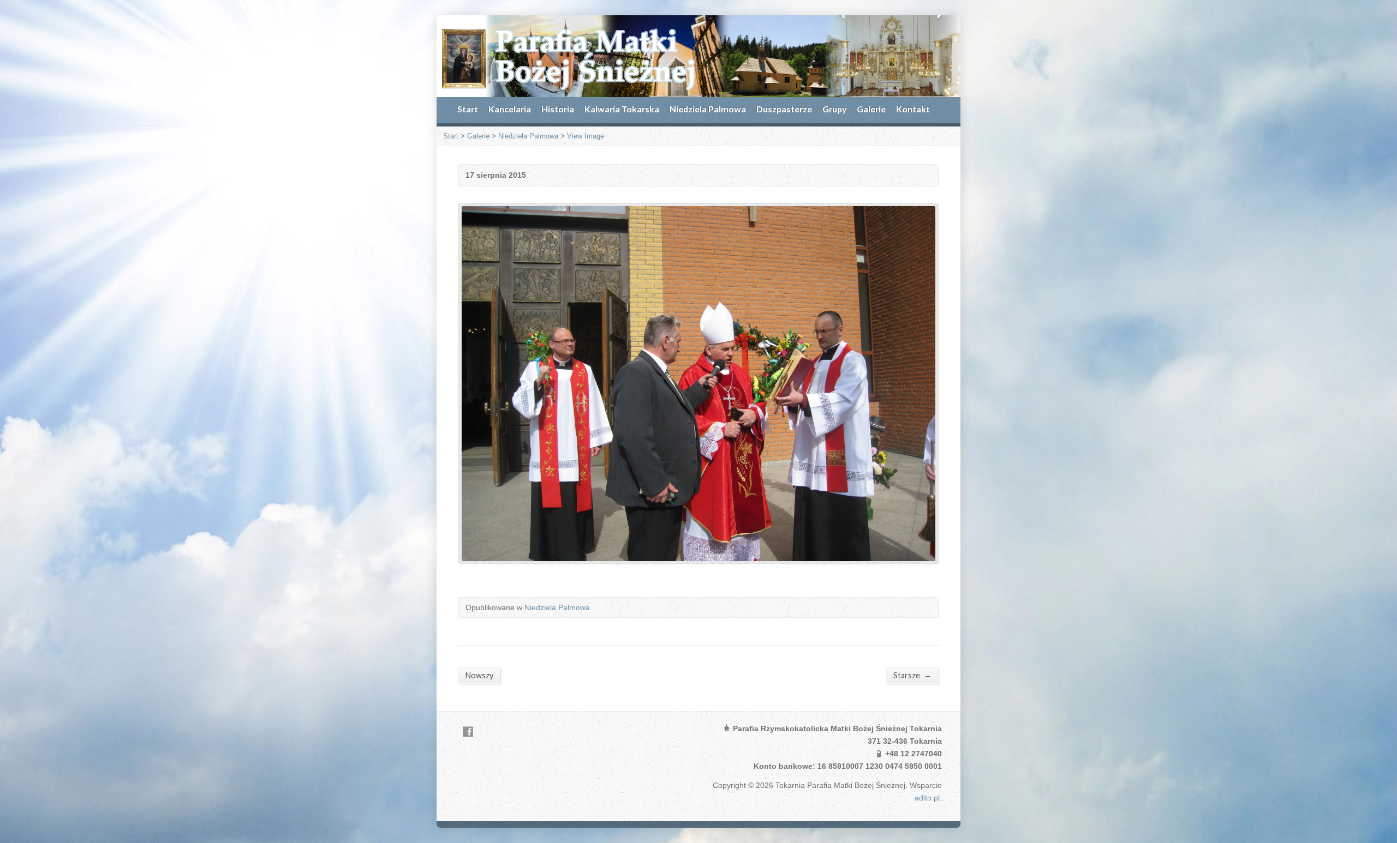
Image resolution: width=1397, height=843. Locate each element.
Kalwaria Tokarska (621, 109)
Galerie (871, 109)
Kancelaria (509, 109)
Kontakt (913, 109)
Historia (557, 109)
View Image (585, 136)
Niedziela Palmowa (708, 109)
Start (467, 109)
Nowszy (479, 675)
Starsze (912, 675)
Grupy (834, 109)
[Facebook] (468, 731)
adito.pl (927, 797)
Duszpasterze (784, 109)
